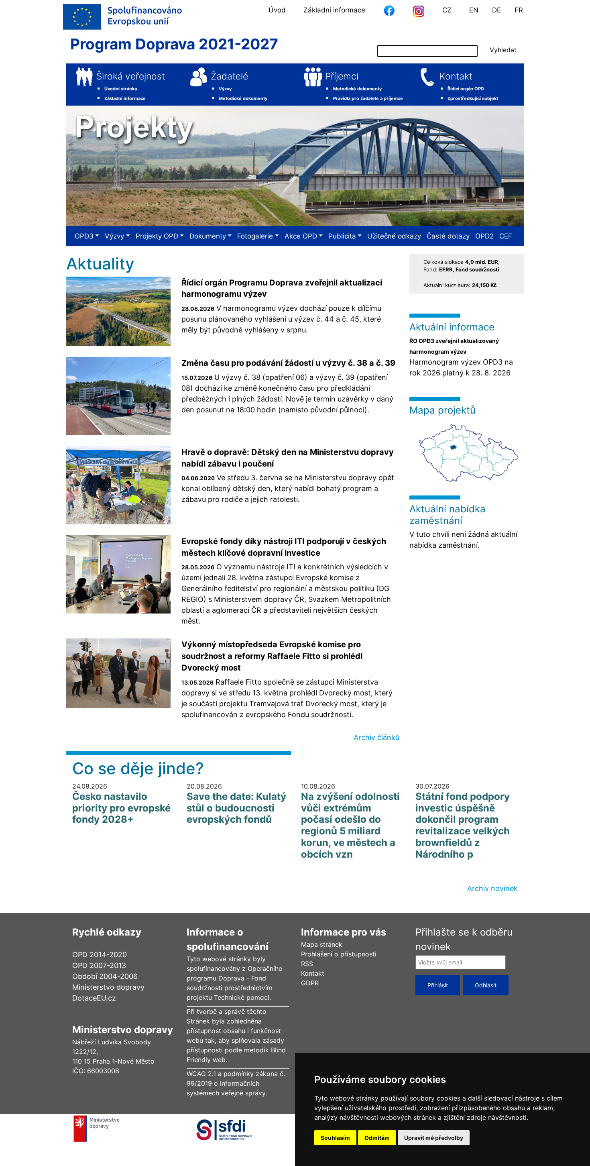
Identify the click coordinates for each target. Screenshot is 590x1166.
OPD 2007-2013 (99, 965)
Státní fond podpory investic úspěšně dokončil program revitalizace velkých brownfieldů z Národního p (462, 825)
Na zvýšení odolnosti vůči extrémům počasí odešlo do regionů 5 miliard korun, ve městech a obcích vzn (350, 825)
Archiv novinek (492, 888)
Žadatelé (229, 76)
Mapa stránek (321, 944)
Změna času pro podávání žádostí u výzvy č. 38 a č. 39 (288, 363)
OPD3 (84, 236)
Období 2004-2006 (105, 976)
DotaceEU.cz (94, 998)
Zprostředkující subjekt (473, 98)
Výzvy (225, 89)
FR (519, 10)
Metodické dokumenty (243, 98)
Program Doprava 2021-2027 (174, 44)
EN (473, 10)
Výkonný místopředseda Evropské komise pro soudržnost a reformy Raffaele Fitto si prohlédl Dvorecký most (271, 656)
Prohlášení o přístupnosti (338, 954)
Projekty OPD (157, 236)
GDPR (310, 983)
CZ (447, 10)
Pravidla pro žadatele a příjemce (368, 98)
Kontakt (455, 76)
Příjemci (341, 76)
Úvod (277, 10)
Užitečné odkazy (394, 236)
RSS (307, 964)
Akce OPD (301, 236)
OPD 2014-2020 (99, 954)
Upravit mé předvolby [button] (433, 1137)
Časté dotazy (448, 236)
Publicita (342, 236)
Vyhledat (503, 50)
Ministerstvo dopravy (108, 987)
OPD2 (484, 236)
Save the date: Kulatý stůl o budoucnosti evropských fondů (236, 808)
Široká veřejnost (130, 76)
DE (496, 10)
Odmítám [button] (377, 1137)
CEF (505, 236)
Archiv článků (376, 737)
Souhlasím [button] (335, 1137)
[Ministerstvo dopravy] (99, 1128)
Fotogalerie (255, 236)
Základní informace (334, 10)
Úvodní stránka (120, 89)
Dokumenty (207, 236)
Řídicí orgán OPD (466, 89)
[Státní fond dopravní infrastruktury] (237, 1128)
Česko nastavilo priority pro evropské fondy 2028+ (121, 808)
